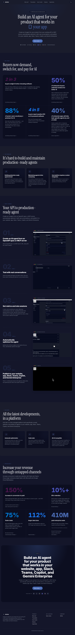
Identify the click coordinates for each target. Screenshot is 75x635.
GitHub (61, 615)
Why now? (26, 2)
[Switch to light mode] (71, 2)
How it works (39, 2)
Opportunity (51, 2)
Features (46, 2)
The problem (32, 2)
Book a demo (37, 41)
